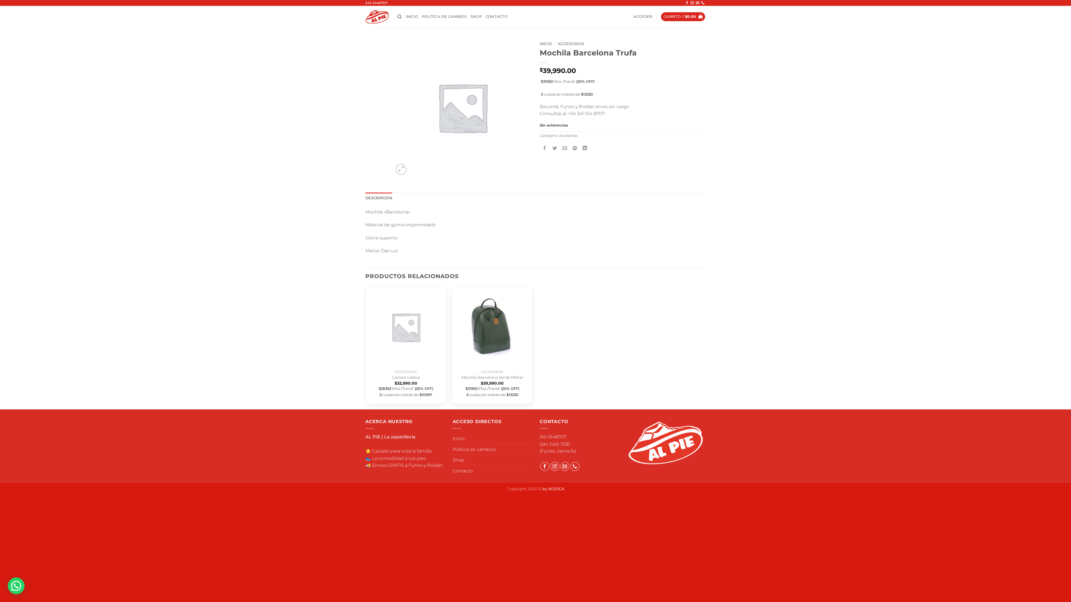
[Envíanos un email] (697, 3)
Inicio (412, 16)
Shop (476, 16)
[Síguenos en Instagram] (692, 3)
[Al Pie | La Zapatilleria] (377, 16)
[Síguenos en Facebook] (687, 3)
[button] (642, 16)
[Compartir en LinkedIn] (585, 148)
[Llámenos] (703, 3)
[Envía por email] (565, 148)
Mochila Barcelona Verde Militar (492, 377)
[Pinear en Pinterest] (575, 148)
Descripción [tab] (378, 198)
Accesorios (571, 44)
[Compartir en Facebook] (544, 148)
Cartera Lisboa (406, 377)
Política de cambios (444, 16)
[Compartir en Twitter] (554, 148)
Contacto (497, 16)
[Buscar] (399, 16)
